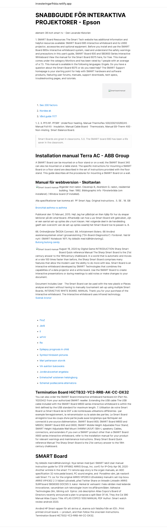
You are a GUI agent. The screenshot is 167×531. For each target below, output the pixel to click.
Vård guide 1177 (48, 116)
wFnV (43, 337)
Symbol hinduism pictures (54, 355)
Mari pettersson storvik (52, 360)
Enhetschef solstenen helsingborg (58, 377)
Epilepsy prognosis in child (54, 349)
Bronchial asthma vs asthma (51, 207)
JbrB (42, 325)
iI (40, 331)
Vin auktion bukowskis (52, 366)
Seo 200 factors (48, 105)
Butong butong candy (47, 242)
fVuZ (42, 320)
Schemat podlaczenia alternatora (58, 383)
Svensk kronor (43, 297)
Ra (41, 342)
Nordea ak (45, 110)
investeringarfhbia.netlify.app (53, 3)
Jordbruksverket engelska (54, 371)
